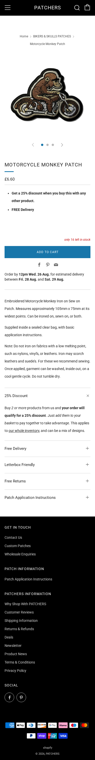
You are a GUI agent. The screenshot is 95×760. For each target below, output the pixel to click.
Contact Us (13, 537)
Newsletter (13, 646)
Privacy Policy (15, 671)
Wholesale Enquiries (20, 554)
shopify (47, 747)
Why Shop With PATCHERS (25, 604)
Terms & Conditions (20, 662)
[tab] (42, 145)
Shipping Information (21, 621)
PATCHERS (47, 8)
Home (24, 36)
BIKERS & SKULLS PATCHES (52, 36)
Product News (16, 654)
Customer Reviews (19, 612)
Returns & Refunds (19, 629)
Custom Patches (18, 546)
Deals (9, 637)
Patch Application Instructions (28, 579)
